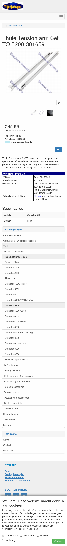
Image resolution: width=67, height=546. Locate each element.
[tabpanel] (33, 112)
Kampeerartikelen (12, 235)
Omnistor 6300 (12, 337)
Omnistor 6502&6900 (15, 343)
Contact (7, 445)
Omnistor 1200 (12, 267)
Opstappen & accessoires (16, 397)
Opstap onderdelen (13, 403)
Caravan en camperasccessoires (19, 240)
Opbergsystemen (12, 370)
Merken (7, 425)
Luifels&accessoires (14, 251)
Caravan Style (12, 262)
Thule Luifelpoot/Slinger (16, 359)
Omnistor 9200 (12, 354)
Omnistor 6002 (12, 316)
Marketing (10, 540)
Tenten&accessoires (14, 386)
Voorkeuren (29, 535)
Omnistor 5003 (12, 294)
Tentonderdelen (12, 392)
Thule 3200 (10, 278)
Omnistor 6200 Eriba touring (19, 332)
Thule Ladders (11, 408)
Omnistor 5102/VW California (19, 299)
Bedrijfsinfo (8, 450)
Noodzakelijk (11, 535)
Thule (6, 246)
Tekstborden (9, 419)
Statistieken (45, 535)
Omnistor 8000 (12, 348)
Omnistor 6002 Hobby (15, 321)
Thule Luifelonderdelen (15, 256)
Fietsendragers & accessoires (18, 376)
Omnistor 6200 (12, 326)
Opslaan (58, 541)
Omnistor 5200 (12, 305)
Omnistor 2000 (12, 272)
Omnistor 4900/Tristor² (16, 283)
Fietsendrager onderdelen (17, 381)
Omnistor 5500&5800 (15, 310)
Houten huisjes (10, 414)
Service (7, 439)
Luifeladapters (11, 365)
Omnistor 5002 (12, 289)
